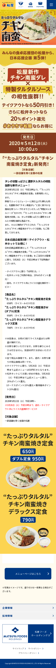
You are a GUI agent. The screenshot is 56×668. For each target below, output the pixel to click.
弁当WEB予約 (40, 6)
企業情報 (7, 607)
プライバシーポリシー (27, 653)
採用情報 (7, 615)
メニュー (20, 6)
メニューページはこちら (28, 573)
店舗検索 (30, 6)
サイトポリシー (34, 648)
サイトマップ (18, 648)
